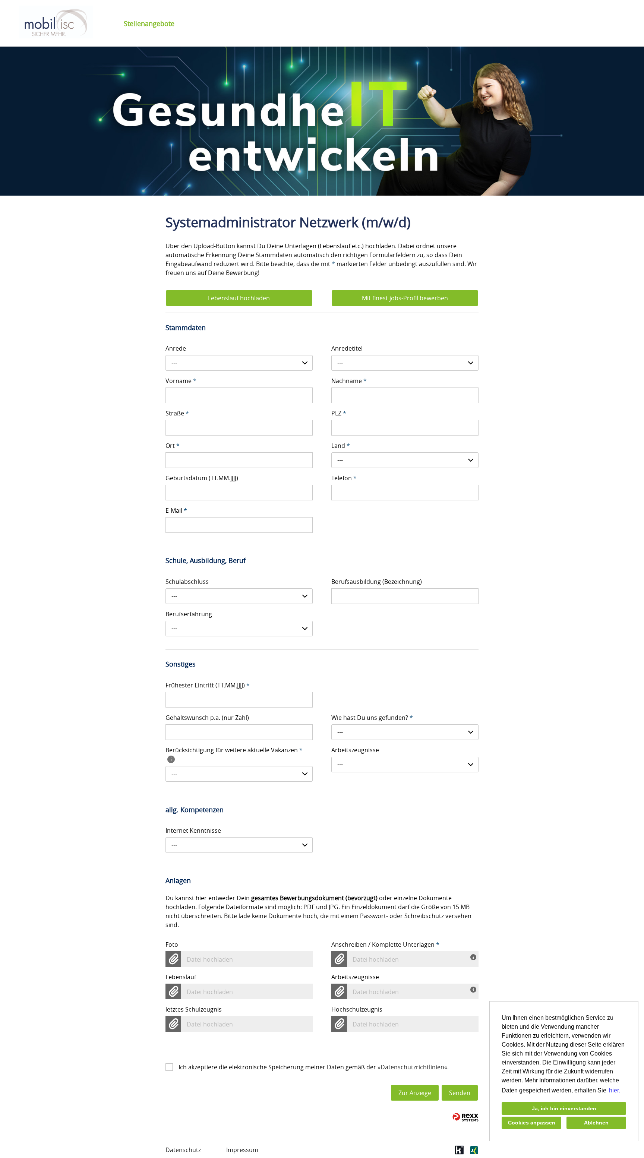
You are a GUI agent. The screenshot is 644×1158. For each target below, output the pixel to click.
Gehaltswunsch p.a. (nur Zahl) (207, 718)
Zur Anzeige (414, 1093)
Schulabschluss (187, 582)
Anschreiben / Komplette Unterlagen (385, 944)
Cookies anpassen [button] (531, 1123)
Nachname (349, 381)
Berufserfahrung (188, 614)
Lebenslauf (180, 977)
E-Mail (176, 510)
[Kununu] (459, 1152)
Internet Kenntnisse (193, 830)
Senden (459, 1093)
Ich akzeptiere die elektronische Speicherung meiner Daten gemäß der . (314, 1067)
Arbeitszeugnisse (355, 750)
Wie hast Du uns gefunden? (372, 718)
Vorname (180, 381)
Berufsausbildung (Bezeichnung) (376, 582)
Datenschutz (183, 1150)
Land (340, 446)
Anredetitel (347, 348)
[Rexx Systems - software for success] (465, 1117)
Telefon (344, 478)
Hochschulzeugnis (356, 1009)
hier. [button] (614, 1090)
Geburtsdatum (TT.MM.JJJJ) (201, 478)
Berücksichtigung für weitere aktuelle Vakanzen (234, 750)
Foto (171, 944)
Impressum (242, 1150)
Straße (177, 413)
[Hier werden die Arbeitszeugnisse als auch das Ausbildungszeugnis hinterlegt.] (474, 989)
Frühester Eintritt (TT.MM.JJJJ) (207, 685)
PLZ (338, 413)
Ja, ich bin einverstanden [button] (564, 1108)
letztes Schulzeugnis (193, 1009)
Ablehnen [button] (596, 1123)
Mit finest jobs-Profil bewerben (405, 298)
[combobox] (239, 363)
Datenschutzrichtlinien (412, 1067)
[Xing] (474, 1152)
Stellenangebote (149, 23)
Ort (172, 446)
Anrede (175, 348)
